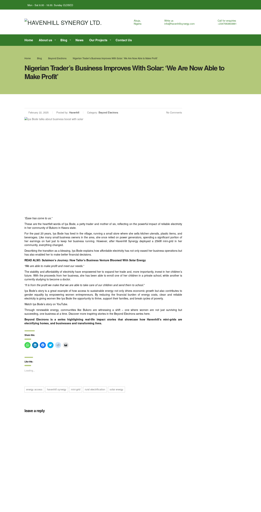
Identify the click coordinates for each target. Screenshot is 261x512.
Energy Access (34, 389)
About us (45, 40)
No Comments (174, 112)
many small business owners (62, 237)
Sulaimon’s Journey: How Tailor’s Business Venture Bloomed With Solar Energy (94, 260)
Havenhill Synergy (56, 389)
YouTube (62, 304)
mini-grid (75, 389)
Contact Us (124, 40)
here (147, 313)
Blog (63, 40)
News (79, 40)
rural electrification (95, 389)
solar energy (116, 389)
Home (28, 40)
